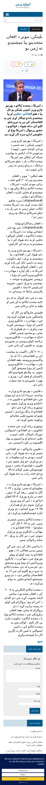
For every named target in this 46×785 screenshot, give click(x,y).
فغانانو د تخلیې (22, 113)
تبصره (38, 668)
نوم (38, 686)
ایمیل (38, 693)
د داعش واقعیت (36, 731)
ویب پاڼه (37, 701)
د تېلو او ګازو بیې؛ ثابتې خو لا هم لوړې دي (27, 736)
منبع (40, 641)
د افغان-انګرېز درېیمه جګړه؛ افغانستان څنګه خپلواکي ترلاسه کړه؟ (25, 744)
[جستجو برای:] (23, 20)
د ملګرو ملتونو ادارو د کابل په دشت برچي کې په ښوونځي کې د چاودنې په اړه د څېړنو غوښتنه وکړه (23, 752)
